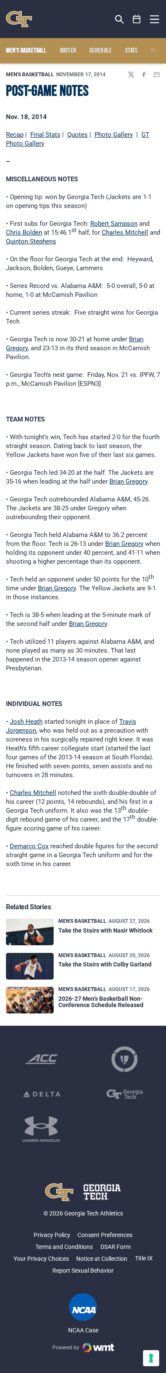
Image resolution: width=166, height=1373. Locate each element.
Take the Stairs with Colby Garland (105, 964)
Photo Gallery (113, 134)
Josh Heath (26, 721)
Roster (68, 50)
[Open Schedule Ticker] (136, 19)
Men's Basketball (30, 75)
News (157, 50)
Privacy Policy (52, 1235)
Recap (14, 134)
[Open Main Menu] (154, 19)
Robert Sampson (113, 223)
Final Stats (45, 134)
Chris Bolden (24, 232)
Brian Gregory (128, 481)
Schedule (100, 50)
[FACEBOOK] (143, 74)
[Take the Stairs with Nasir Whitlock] (30, 932)
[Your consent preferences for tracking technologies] (151, 1358)
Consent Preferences (104, 1235)
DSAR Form (115, 1246)
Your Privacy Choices (41, 1258)
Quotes (77, 134)
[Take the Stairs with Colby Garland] (30, 966)
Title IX (144, 1258)
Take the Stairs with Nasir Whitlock (105, 930)
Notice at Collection (101, 1258)
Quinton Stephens (31, 241)
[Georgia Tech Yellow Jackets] (19, 19)
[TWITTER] (131, 74)
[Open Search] (119, 19)
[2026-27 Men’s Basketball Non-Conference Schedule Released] (30, 1000)
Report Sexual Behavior (83, 1270)
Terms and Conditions (64, 1246)
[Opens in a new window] (41, 1059)
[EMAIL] (156, 74)
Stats (131, 50)
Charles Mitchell (125, 232)
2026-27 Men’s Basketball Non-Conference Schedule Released (100, 1001)
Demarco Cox (29, 846)
